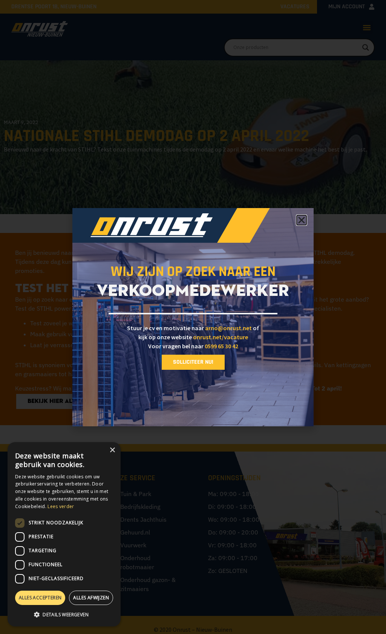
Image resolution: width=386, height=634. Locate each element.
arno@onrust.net (228, 328)
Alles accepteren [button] (40, 597)
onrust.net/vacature (220, 337)
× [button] (112, 450)
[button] (64, 614)
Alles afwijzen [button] (91, 597)
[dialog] (64, 534)
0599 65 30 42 (221, 346)
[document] (193, 317)
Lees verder (60, 506)
